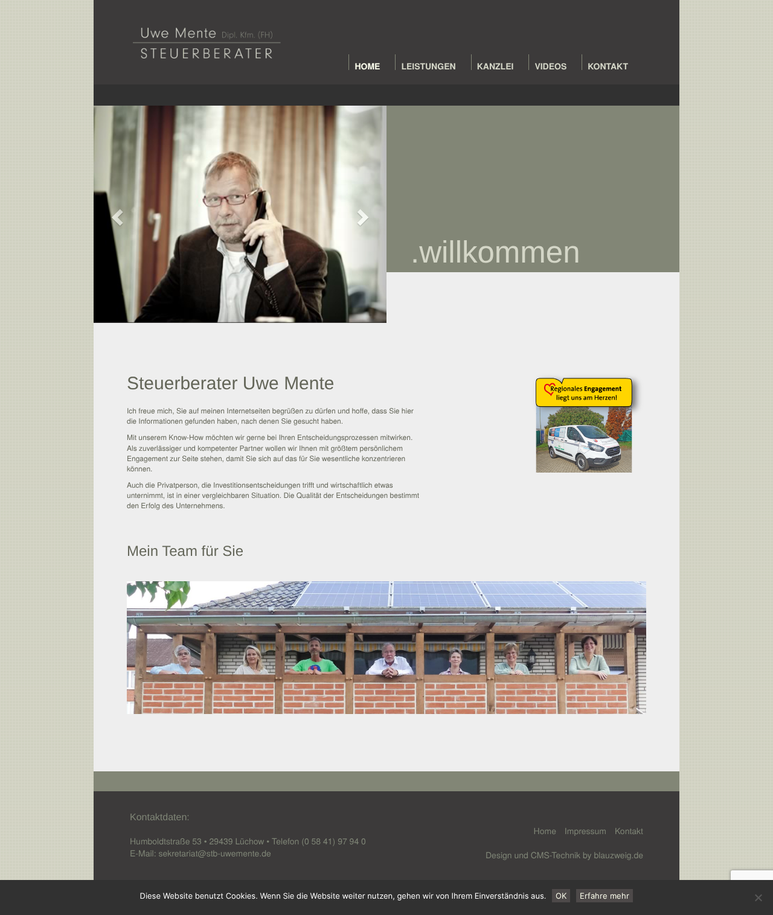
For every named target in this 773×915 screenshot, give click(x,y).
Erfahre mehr (604, 896)
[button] (116, 214)
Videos (550, 66)
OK (561, 896)
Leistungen (428, 66)
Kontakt (608, 66)
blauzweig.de (618, 855)
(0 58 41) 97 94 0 (333, 841)
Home (367, 66)
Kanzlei (495, 66)
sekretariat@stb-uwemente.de (214, 853)
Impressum (585, 830)
